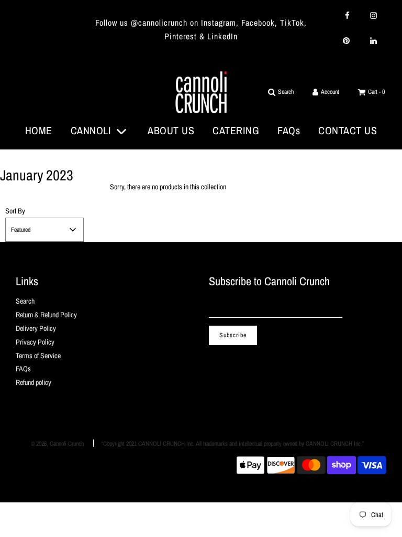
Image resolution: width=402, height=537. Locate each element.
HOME (38, 130)
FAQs (288, 130)
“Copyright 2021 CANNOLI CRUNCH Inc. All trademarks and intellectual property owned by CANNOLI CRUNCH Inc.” (233, 443)
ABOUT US (171, 130)
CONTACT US (347, 130)
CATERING (236, 130)
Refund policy (33, 382)
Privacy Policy (35, 342)
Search (25, 301)
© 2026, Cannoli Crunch (57, 443)
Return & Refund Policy (46, 314)
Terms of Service (38, 355)
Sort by (15, 211)
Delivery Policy (36, 328)
